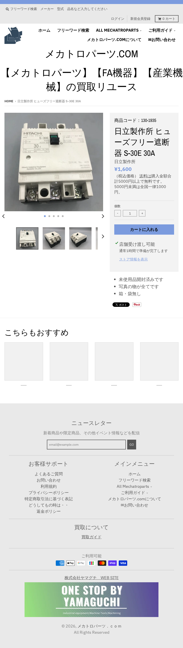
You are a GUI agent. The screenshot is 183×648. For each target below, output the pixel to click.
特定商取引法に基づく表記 (49, 498)
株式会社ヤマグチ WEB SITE (91, 577)
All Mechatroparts (133, 486)
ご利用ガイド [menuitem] (160, 30)
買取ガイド (91, 536)
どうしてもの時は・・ (49, 505)
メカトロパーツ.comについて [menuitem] (114, 39)
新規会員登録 (140, 18)
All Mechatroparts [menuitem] (117, 30)
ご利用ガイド (133, 492)
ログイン (117, 18)
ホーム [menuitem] (44, 30)
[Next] (103, 216)
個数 (117, 206)
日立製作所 (124, 161)
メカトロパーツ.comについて (134, 498)
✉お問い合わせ (134, 505)
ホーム (135, 473)
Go (131, 445)
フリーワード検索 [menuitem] (73, 30)
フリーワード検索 (135, 480)
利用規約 (49, 486)
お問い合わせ (49, 480)
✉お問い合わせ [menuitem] (162, 39)
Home (8, 101)
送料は (145, 175)
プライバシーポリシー (49, 492)
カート (168, 18)
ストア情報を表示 (133, 259)
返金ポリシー (49, 511)
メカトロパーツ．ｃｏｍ (99, 626)
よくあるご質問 (49, 473)
